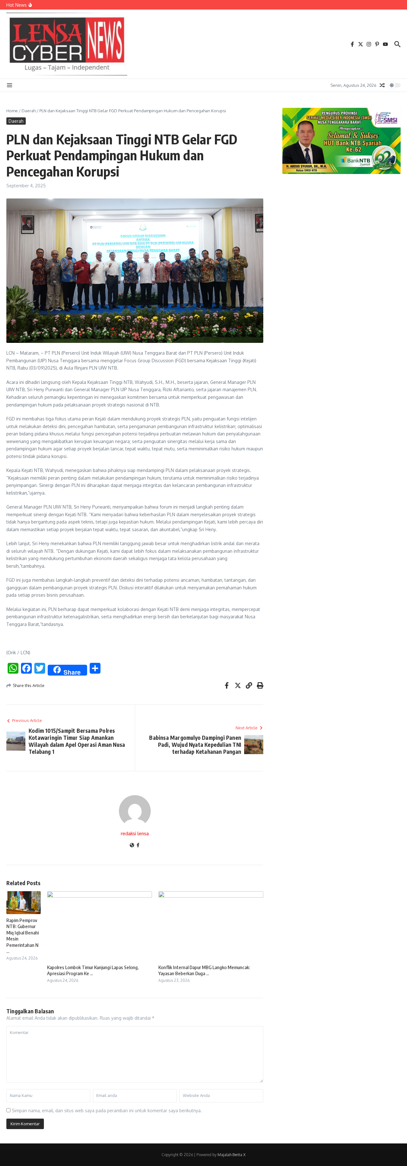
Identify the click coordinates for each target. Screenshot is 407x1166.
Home (12, 110)
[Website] (132, 845)
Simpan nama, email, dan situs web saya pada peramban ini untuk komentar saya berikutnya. (107, 1110)
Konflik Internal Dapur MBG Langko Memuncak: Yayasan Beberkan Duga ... (204, 970)
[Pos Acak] (382, 85)
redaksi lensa (135, 833)
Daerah (29, 110)
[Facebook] (138, 845)
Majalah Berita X (231, 1154)
